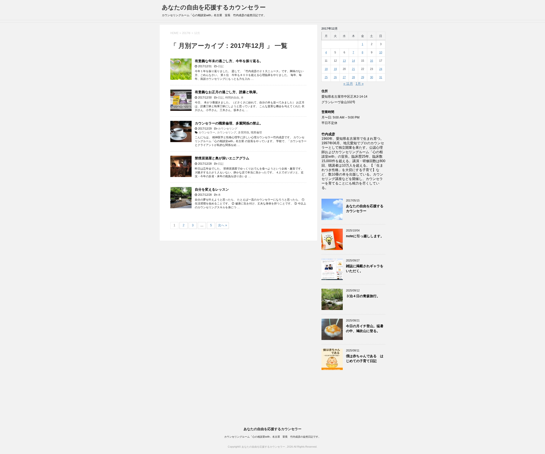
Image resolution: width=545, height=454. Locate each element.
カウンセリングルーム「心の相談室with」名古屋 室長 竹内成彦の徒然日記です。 (272, 436)
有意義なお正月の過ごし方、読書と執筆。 (227, 92)
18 (326, 69)
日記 (221, 66)
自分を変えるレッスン (212, 189)
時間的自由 (232, 97)
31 (380, 77)
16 (371, 60)
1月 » (360, 84)
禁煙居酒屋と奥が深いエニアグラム (222, 158)
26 (335, 77)
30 (371, 77)
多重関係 (243, 132)
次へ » (222, 225)
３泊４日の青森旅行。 (363, 296)
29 (362, 77)
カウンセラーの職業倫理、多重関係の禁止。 (229, 123)
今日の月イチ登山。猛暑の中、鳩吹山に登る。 (364, 328)
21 (353, 69)
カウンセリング (227, 128)
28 (353, 77)
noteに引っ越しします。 (365, 236)
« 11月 (348, 84)
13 (344, 60)
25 (326, 77)
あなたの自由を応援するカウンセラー (214, 7)
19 (335, 69)
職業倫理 (256, 132)
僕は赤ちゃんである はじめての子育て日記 (364, 358)
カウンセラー (207, 132)
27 (344, 77)
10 (380, 52)
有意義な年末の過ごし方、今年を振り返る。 (229, 61)
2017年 (186, 33)
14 (353, 60)
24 (380, 69)
